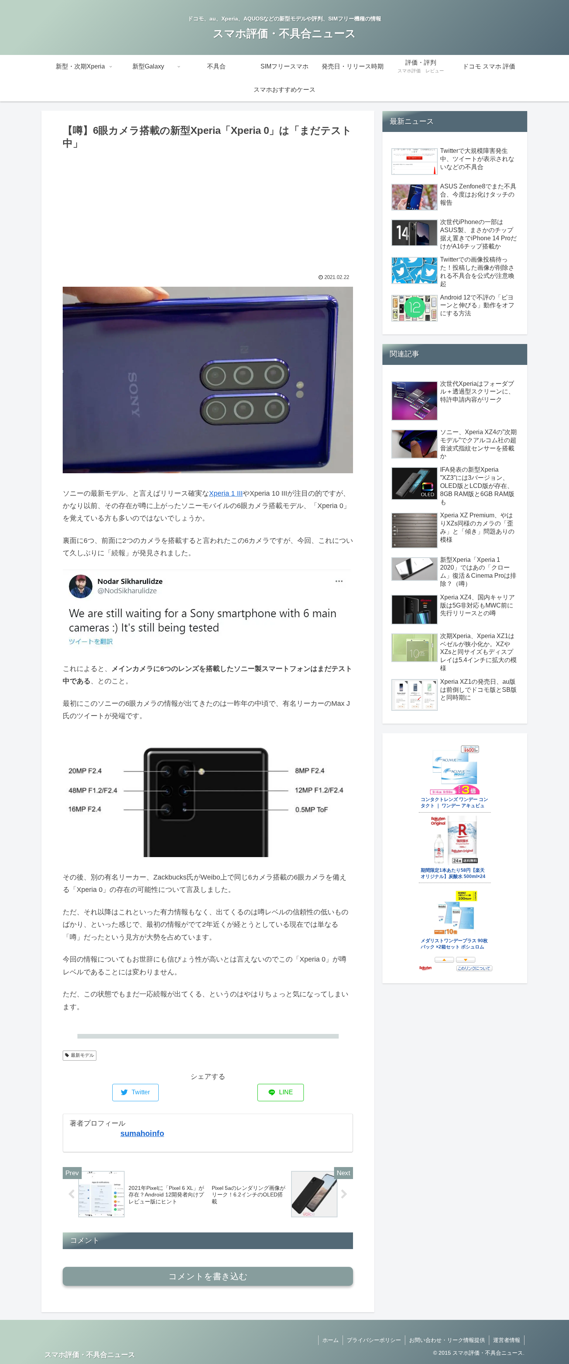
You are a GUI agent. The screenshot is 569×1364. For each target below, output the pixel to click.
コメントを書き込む (208, 1276)
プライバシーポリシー (374, 1340)
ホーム (330, 1340)
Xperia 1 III (226, 493)
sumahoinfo (142, 1133)
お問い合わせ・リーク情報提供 (447, 1340)
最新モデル (82, 1055)
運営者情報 (506, 1340)
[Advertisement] (208, 210)
